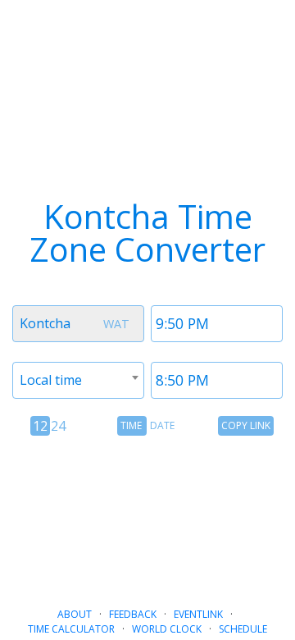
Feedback (133, 614)
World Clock (167, 629)
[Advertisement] (147, 514)
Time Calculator (71, 629)
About (74, 614)
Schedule (243, 629)
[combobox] (78, 323)
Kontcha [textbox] (45, 323)
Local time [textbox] (51, 380)
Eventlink (198, 614)
